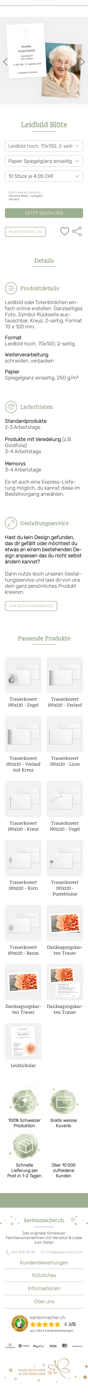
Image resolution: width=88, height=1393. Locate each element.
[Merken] (65, 231)
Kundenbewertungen (44, 1262)
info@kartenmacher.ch (64, 1252)
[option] (44, 60)
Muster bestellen (25, 232)
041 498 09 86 (23, 1252)
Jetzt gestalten (44, 213)
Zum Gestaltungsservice (31, 606)
